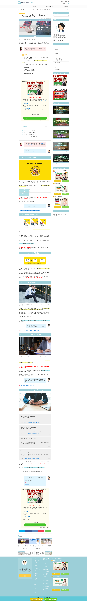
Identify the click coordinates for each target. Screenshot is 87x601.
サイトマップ (67, 1)
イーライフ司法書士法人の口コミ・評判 (46, 574)
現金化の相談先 (66, 6)
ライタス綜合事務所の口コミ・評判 (46, 572)
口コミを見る (57, 180)
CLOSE (46, 126)
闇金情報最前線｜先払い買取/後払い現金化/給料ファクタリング (37, 595)
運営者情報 (62, 1)
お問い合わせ (64, 3)
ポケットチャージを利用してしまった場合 (31, 136)
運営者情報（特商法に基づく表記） (46, 563)
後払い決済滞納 (57, 62)
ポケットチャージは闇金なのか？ (29, 134)
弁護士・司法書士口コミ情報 (38, 561)
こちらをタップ (43, 100)
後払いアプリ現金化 (59, 58)
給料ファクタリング (59, 59)
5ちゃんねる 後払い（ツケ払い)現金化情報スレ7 (31, 422)
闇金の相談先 (33, 6)
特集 (55, 67)
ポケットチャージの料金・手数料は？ (30, 132)
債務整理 (56, 49)
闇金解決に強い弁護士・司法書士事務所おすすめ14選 (46, 581)
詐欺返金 (36, 578)
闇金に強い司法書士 (49, 6)
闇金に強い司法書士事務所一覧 (36, 599)
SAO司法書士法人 (27, 103)
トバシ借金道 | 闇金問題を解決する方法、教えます (37, 587)
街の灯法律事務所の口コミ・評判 (46, 576)
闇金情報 (56, 53)
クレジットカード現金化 (59, 60)
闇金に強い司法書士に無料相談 (50, 599)
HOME (19, 6)
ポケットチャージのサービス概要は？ (30, 130)
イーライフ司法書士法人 (28, 108)
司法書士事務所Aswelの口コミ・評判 (46, 578)
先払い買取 (36, 568)
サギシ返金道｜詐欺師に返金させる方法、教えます (37, 591)
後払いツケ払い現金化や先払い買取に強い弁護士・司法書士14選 (46, 584)
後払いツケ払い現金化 (37, 570)
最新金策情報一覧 (58, 69)
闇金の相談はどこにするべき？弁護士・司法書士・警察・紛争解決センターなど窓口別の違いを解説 (46, 588)
